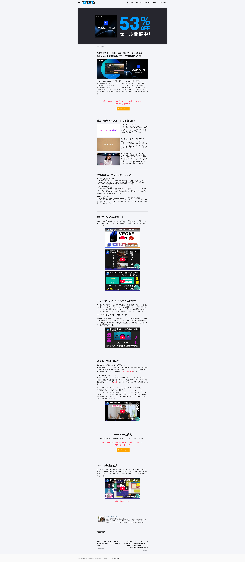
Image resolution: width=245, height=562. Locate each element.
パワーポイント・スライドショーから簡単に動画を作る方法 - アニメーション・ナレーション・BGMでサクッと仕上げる (136, 544)
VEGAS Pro (101, 532)
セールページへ (123, 109)
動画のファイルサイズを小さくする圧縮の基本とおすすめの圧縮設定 (108, 543)
